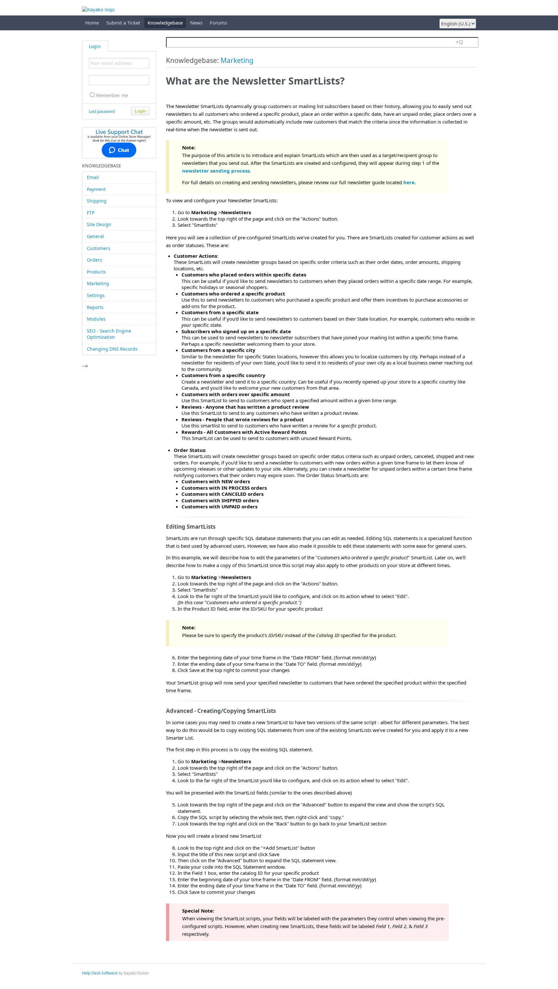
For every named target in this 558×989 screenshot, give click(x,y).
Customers (98, 248)
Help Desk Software (100, 973)
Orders (94, 260)
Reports (95, 307)
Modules (96, 319)
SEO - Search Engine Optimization (109, 334)
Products (96, 272)
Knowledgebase (165, 22)
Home (92, 22)
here (409, 182)
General (95, 236)
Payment (96, 189)
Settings (96, 295)
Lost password (102, 111)
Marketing (98, 283)
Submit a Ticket (123, 22)
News (196, 22)
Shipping (97, 201)
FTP (90, 213)
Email (93, 177)
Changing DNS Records (112, 349)
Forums (218, 22)
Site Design (99, 224)
